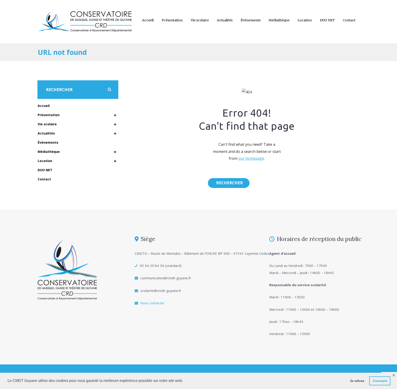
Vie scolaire (200, 20)
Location (305, 20)
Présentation (172, 20)
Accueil (148, 20)
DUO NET (327, 20)
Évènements (251, 20)
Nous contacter (152, 303)
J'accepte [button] (379, 381)
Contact (349, 20)
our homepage (251, 158)
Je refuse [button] (357, 381)
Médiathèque (279, 20)
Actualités (225, 20)
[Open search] (229, 183)
